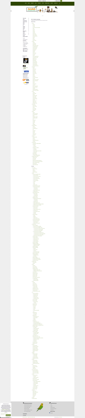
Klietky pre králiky (35, 276)
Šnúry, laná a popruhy (35, 77)
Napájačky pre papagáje (35, 243)
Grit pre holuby (34, 283)
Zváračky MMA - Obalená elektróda (37, 143)
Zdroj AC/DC (35, 146)
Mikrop (34, 215)
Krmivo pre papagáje (35, 225)
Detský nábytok (34, 393)
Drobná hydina (36, 194)
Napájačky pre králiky (35, 268)
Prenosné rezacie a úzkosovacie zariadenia (37, 161)
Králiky (33, 264)
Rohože (34, 82)
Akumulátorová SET (35, 128)
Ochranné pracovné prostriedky (36, 27)
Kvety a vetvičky (35, 386)
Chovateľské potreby (35, 46)
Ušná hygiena (35, 327)
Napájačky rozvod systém (36, 245)
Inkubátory (35, 212)
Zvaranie (34, 26)
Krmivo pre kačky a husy (36, 177)
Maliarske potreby (35, 95)
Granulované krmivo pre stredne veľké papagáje (39, 233)
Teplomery (34, 76)
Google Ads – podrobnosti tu (5, 409)
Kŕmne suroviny (35, 184)
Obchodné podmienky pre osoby (28, 404)
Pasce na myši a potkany (35, 369)
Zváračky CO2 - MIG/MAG (36, 147)
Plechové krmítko (36, 196)
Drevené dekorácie (36, 383)
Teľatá (34, 183)
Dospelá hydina (36, 195)
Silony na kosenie (35, 63)
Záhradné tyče (34, 44)
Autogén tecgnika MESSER (35, 156)
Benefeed (35, 216)
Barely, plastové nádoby (35, 45)
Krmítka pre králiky (35, 267)
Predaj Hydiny (33, 167)
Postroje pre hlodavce (35, 350)
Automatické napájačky (36, 332)
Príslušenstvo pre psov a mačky (36, 336)
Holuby (33, 281)
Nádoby (34, 74)
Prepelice (33, 352)
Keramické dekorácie (36, 385)
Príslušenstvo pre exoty (35, 260)
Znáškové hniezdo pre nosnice (37, 209)
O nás (51, 404)
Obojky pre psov (35, 315)
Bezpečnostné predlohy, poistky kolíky (37, 160)
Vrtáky (33, 28)
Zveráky (34, 29)
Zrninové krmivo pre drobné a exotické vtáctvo (39, 228)
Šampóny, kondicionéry (36, 328)
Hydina (23, 19)
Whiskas (35, 302)
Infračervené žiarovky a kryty (36, 363)
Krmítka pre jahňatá (35, 366)
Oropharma (35, 250)
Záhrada (29, 3)
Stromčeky (35, 376)
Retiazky (34, 318)
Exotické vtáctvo (25, 20)
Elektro (43, 3)
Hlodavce (33, 344)
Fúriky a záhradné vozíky (35, 56)
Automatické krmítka (36, 333)
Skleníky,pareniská (35, 62)
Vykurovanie (39, 3)
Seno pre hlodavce (35, 345)
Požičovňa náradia (53, 407)
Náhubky (35, 319)
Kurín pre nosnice (36, 208)
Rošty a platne (34, 109)
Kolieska (34, 39)
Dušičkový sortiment (34, 398)
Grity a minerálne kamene (36, 251)
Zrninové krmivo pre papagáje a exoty (38, 227)
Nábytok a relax (34, 58)
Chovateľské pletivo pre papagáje (37, 259)
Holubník (34, 282)
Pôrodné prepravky (35, 360)
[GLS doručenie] (26, 82)
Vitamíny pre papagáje (35, 247)
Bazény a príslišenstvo (35, 80)
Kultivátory (34, 130)
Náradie (34, 24)
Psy (32, 292)
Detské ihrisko (34, 394)
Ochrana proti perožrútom (36, 218)
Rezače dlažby (34, 93)
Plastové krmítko (35, 193)
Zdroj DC (35, 145)
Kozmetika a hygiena (35, 326)
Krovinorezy (34, 127)
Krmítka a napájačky (35, 331)
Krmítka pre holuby (35, 285)
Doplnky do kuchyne (35, 89)
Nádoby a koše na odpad (36, 79)
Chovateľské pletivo (35, 278)
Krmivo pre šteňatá (35, 299)
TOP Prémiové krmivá (36, 297)
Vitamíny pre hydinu (35, 214)
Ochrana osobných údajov (27, 407)
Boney (34, 309)
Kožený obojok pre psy (36, 316)
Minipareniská (34, 60)
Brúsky (33, 115)
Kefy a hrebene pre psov (35, 335)
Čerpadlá (34, 131)
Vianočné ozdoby (35, 378)
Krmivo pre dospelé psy (35, 293)
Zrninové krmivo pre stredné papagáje (38, 229)
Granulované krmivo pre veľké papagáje (38, 234)
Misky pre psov (35, 334)
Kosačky (34, 132)
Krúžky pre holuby (35, 284)
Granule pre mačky (36, 301)
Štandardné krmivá (36, 295)
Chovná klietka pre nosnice (37, 211)
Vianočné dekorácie (35, 380)
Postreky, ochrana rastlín (35, 65)
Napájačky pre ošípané (35, 362)
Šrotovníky (35, 213)
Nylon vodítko (35, 313)
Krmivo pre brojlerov (36, 175)
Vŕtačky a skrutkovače (35, 113)
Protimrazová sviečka (26, 63)
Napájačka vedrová (36, 201)
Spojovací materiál (35, 98)
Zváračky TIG (34, 144)
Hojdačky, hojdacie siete (35, 140)
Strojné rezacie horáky (35, 164)
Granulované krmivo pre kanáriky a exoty (38, 232)
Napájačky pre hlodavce (35, 349)
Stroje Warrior (35, 149)
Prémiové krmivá (35, 296)
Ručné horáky (34, 158)
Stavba (35, 3)
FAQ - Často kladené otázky (27, 411)
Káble (33, 123)
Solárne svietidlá (35, 61)
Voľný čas (52, 3)
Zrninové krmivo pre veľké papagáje (38, 230)
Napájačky (34, 367)
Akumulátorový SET (35, 114)
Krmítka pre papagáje (35, 242)
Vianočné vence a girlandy (36, 379)
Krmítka (34, 263)
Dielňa (25, 3)
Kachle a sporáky (35, 106)
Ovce (32, 364)
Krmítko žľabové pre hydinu (36, 192)
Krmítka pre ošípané (35, 361)
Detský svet (24, 34)
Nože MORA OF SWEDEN (36, 90)
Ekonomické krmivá (36, 294)
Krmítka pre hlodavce (35, 348)
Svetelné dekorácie (36, 382)
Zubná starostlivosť (36, 329)
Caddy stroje (35, 148)
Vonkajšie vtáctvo (34, 261)
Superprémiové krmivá (36, 298)
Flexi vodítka (35, 314)
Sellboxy (33, 397)
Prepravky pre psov (35, 343)
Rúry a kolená (34, 108)
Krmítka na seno (35, 365)
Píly (33, 129)
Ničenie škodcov (35, 73)
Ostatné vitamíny (35, 217)
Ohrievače (34, 110)
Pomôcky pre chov (36, 210)
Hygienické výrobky (36, 330)
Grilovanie (34, 139)
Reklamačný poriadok (26, 408)
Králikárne (34, 265)
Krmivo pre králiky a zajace (37, 178)
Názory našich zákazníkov (53, 408)
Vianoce (34, 81)
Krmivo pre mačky (35, 300)
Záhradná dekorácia (35, 64)
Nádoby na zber (34, 59)
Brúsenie (34, 25)
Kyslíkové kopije (35, 163)
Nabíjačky (34, 124)
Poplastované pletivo (36, 280)
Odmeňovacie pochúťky (36, 310)
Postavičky (35, 384)
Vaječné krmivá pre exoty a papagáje (38, 235)
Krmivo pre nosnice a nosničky (37, 176)
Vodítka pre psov (35, 312)
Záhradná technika (47, 3)
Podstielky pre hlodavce (35, 346)
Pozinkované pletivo (36, 279)
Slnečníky (34, 141)
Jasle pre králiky (34, 266)
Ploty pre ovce (34, 368)
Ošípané (34, 181)
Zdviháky (34, 31)
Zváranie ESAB (55, 3)
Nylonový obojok (35, 317)
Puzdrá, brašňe (34, 40)
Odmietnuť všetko (8, 416)
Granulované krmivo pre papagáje (37, 231)
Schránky (34, 78)
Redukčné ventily (35, 157)
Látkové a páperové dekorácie (37, 381)
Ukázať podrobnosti (3, 414)
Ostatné (34, 30)
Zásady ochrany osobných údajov (4, 413)
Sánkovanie (34, 395)
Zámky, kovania (34, 97)
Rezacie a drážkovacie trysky (36, 162)
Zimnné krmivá (34, 262)
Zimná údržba (34, 72)
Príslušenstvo (34, 159)
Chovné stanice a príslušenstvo (36, 277)
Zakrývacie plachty (35, 47)
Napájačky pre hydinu (35, 197)
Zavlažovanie (34, 43)
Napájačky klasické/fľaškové (37, 244)
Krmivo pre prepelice (36, 180)
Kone (34, 182)
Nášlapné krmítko (36, 191)
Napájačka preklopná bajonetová (37, 198)
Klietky (33, 351)
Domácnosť (32, 3)
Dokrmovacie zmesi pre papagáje (37, 226)
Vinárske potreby (35, 48)
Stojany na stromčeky (36, 377)
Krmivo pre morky (36, 179)
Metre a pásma (34, 96)
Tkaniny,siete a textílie (35, 57)
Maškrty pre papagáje (35, 246)
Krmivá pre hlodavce (35, 347)
